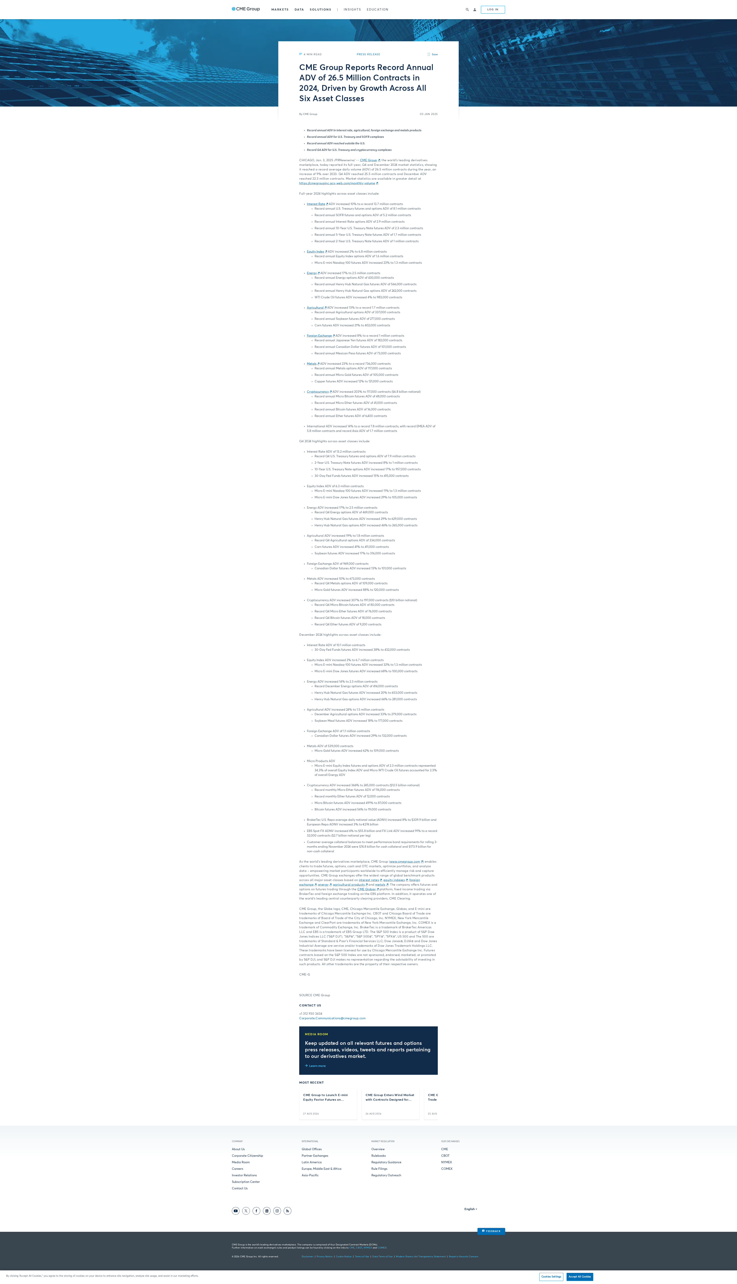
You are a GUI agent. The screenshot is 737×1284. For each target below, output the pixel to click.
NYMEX (446, 1162)
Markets (280, 9)
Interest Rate (316, 204)
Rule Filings (379, 1168)
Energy (312, 273)
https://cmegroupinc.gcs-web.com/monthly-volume (337, 183)
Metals (311, 363)
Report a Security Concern (463, 1257)
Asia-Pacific (310, 1175)
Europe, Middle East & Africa (321, 1168)
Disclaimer (308, 1257)
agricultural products (349, 884)
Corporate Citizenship (247, 1155)
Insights (352, 9)
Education (378, 9)
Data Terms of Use (382, 1257)
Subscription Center (246, 1181)
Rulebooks (378, 1155)
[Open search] (467, 9)
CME (444, 1149)
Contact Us (240, 1188)
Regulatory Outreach (386, 1175)
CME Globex (366, 889)
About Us (238, 1149)
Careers (237, 1168)
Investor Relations (244, 1175)
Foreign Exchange (319, 335)
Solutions (320, 9)
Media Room (241, 1162)
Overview (378, 1149)
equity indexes (394, 880)
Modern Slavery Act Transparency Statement (421, 1257)
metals (380, 884)
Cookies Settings (551, 1277)
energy (323, 884)
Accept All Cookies (580, 1277)
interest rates (369, 880)
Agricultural (315, 307)
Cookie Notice (344, 1257)
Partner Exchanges (315, 1155)
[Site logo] (246, 10)
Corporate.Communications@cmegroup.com (332, 1018)
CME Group (368, 160)
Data (299, 9)
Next (431, 1104)
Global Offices (312, 1149)
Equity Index (315, 251)
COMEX (447, 1168)
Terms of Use (362, 1257)
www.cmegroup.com (405, 861)
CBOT (445, 1155)
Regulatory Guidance (386, 1162)
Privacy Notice (325, 1257)
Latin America (312, 1162)
